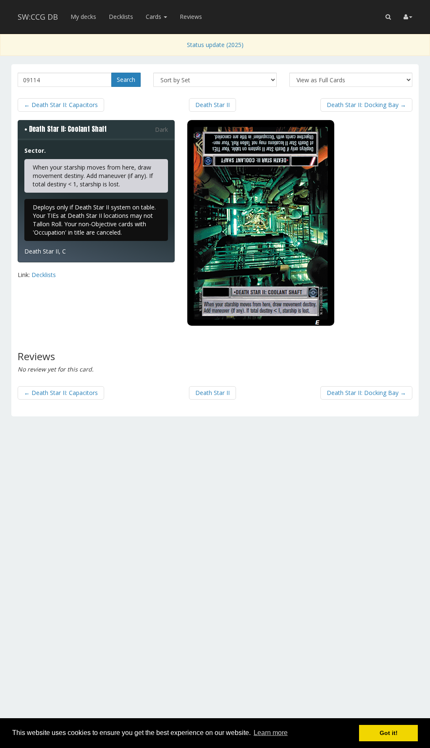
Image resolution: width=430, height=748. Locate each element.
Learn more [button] (271, 732)
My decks (83, 17)
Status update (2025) (215, 45)
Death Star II (212, 105)
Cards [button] (154, 17)
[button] (388, 17)
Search (126, 80)
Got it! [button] (389, 733)
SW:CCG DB (38, 17)
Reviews (191, 17)
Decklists (121, 17)
